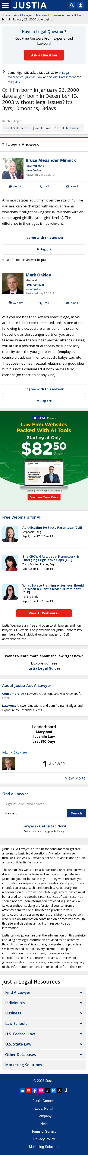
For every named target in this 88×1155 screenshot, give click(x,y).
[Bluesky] (53, 1090)
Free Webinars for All (21, 517)
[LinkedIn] (22, 1090)
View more (75, 778)
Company (44, 1116)
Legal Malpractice (16, 128)
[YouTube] (28, 1090)
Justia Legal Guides (44, 668)
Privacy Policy (44, 1139)
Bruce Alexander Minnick (51, 160)
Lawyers (8, 705)
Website (18, 186)
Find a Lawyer (15, 793)
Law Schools (16, 1023)
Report (46, 249)
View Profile (33, 170)
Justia (6, 15)
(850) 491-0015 (35, 166)
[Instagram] (41, 1090)
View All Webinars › (44, 613)
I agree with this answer (44, 237)
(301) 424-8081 (35, 284)
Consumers (10, 694)
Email (74, 186)
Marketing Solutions (23, 1064)
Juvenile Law (61, 15)
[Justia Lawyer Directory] (65, 1090)
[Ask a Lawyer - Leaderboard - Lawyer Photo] (8, 763)
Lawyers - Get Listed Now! (44, 826)
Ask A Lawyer (23, 15)
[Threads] (47, 1090)
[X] (59, 1090)
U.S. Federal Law (20, 1033)
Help (44, 1124)
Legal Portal (44, 1108)
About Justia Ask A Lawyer (26, 685)
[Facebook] (34, 1090)
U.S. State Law (18, 1044)
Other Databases (20, 1054)
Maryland (42, 15)
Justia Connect (44, 1101)
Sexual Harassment (62, 77)
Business (13, 1012)
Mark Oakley (38, 275)
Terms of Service (44, 1131)
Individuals (15, 1002)
